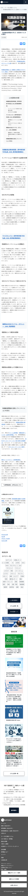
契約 (6, 579)
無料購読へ (14, 810)
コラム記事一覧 (14, 606)
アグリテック (9, 568)
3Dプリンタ (8, 560)
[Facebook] (21, 44)
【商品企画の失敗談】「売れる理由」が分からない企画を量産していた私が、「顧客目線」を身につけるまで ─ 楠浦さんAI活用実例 (13, 698)
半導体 (22, 576)
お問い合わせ (14, 885)
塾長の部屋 (4, 841)
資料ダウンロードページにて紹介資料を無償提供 (13, 441)
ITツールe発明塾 (13, 433)
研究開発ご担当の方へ (7, 828)
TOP (2, 7)
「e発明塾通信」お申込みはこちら (12, 485)
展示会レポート (13, 579)
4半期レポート (17, 560)
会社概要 (3, 849)
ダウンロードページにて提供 (16, 447)
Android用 (4, 541)
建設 (21, 579)
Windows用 (4, 534)
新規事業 (22, 581)
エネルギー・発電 (8, 571)
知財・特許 (14, 584)
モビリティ (20, 573)
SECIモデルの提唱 (12, 112)
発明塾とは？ (4, 852)
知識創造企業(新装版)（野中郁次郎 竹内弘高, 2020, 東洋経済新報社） (14, 104)
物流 (8, 584)
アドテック (17, 568)
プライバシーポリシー (6, 863)
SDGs (23, 562)
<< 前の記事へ (14, 600)
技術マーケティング (7, 581)
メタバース (13, 573)
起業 (17, 587)
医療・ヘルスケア (14, 576)
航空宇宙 (12, 587)
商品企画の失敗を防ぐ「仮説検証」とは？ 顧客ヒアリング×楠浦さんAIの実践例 (13, 674)
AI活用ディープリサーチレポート (10, 846)
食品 (22, 587)
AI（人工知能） (6, 562)
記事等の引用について (6, 867)
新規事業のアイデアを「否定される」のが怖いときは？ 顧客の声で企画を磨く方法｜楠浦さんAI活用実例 (13, 651)
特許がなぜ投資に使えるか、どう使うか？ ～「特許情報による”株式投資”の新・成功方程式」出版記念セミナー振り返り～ (14, 763)
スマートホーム (19, 571)
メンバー (3, 854)
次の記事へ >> (14, 611)
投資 (16, 581)
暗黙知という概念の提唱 (14, 132)
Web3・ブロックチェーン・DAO (13, 565)
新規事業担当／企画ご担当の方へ (10, 831)
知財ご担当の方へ (6, 826)
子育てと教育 (4, 844)
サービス (3, 823)
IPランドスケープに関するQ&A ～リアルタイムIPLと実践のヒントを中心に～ (14, 740)
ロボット (5, 576)
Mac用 (3, 536)
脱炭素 (5, 587)
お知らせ (3, 833)
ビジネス (6, 573)
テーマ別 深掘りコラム (11, 7)
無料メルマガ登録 (14, 879)
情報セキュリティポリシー (7, 865)
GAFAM (17, 562)
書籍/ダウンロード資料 (14, 873)
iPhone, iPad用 (5, 538)
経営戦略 (4, 37)
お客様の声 (4, 860)
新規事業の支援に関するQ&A (13, 720)
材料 (4, 584)
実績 (2, 857)
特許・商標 (3, 869)
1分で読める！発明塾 (7, 839)
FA (12, 562)
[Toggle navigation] (25, 2)
